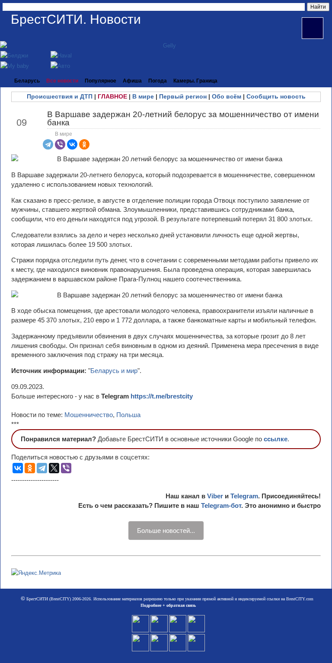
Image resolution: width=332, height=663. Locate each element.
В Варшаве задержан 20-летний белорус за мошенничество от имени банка (183, 118)
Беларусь (27, 81)
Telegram (244, 496)
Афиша (132, 81)
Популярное (100, 81)
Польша (128, 414)
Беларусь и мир (113, 370)
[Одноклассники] (84, 144)
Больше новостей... (166, 530)
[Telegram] (48, 144)
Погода (157, 81)
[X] (54, 468)
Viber (215, 496)
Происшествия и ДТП (60, 96)
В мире (143, 96)
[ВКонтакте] (72, 144)
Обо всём (226, 96)
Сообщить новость (276, 96)
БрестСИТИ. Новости (76, 19)
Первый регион (183, 96)
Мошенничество (88, 414)
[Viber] (60, 144)
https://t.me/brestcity (162, 396)
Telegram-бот (221, 505)
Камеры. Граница (195, 81)
